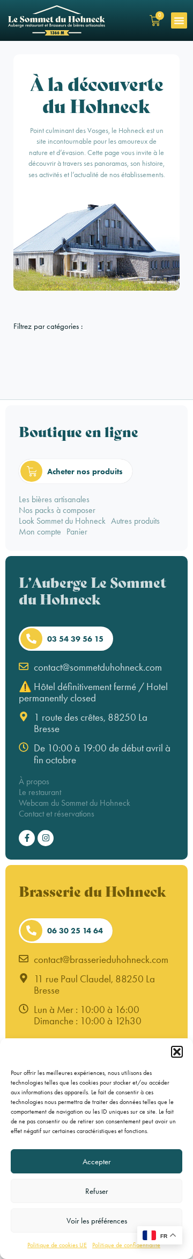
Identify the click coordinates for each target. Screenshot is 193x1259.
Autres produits (135, 521)
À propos (34, 781)
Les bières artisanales (54, 499)
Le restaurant (40, 792)
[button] (177, 1051)
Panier (76, 531)
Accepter (96, 1161)
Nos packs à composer (57, 510)
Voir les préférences (96, 1221)
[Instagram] (46, 838)
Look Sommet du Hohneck (62, 521)
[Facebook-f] (27, 838)
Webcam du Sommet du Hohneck (74, 803)
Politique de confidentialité (126, 1245)
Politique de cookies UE (57, 1245)
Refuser (96, 1191)
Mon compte (40, 531)
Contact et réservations (56, 813)
